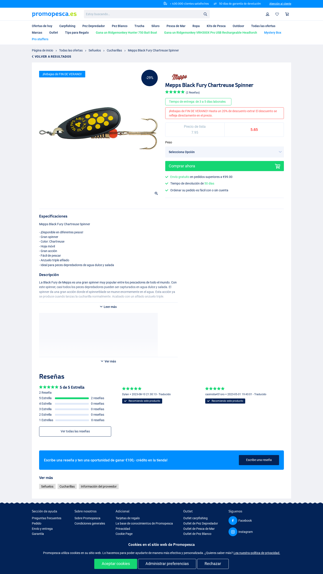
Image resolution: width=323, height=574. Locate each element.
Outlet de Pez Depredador (200, 523)
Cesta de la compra (287, 14)
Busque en (206, 15)
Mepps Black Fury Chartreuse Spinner (153, 50)
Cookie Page (124, 534)
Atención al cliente (280, 3)
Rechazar (213, 563)
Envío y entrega (42, 528)
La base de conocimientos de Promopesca (144, 523)
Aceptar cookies (116, 563)
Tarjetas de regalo (128, 518)
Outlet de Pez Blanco (197, 534)
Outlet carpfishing (195, 518)
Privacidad (123, 528)
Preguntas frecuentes (46, 518)
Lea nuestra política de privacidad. (257, 553)
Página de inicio (42, 50)
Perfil (267, 14)
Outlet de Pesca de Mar (199, 528)
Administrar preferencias (167, 563)
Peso (168, 142)
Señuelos (95, 50)
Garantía (38, 534)
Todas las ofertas (71, 50)
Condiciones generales (89, 523)
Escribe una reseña (259, 460)
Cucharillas (114, 50)
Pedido (36, 523)
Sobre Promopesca (87, 518)
